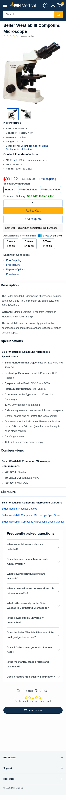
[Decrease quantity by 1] (8, 203)
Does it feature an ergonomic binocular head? (30, 649)
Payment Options (15, 269)
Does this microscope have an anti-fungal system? (27, 561)
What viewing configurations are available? (26, 576)
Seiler (16, 160)
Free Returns (13, 264)
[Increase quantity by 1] (58, 203)
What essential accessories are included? (25, 547)
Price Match (12, 274)
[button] (11, 36)
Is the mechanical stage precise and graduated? (28, 664)
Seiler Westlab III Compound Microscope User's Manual (33, 521)
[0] (60, 5)
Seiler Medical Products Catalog (19, 508)
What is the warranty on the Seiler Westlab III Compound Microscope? (28, 605)
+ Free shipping (46, 178)
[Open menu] (5, 5)
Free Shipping (13, 260)
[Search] (58, 14)
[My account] (45, 5)
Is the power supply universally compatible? (25, 620)
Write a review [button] (33, 710)
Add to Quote (33, 219)
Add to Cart (33, 210)
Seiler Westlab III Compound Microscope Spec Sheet (31, 515)
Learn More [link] (56, 235)
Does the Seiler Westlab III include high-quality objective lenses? (30, 635)
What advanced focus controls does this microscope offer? (30, 591)
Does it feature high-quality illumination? (31, 676)
